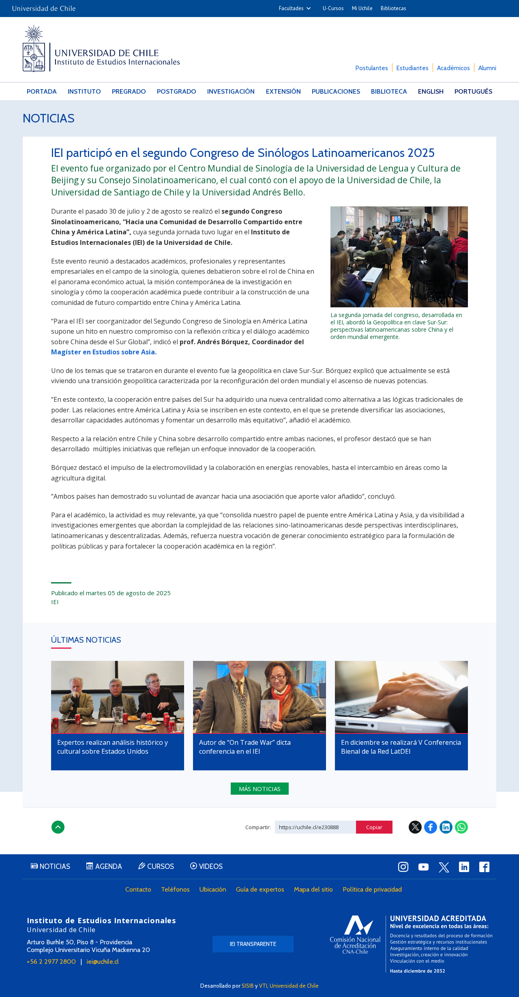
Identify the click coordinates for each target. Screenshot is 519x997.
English (431, 91)
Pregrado (129, 91)
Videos (211, 866)
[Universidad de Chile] (43, 6)
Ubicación (212, 889)
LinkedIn (446, 827)
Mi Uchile (362, 8)
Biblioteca (389, 91)
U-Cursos (333, 8)
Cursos (160, 866)
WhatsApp (461, 827)
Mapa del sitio (313, 889)
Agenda (108, 866)
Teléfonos (175, 889)
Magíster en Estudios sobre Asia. (104, 351)
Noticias (49, 118)
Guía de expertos (260, 889)
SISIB (248, 985)
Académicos (453, 68)
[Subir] (58, 827)
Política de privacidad (372, 889)
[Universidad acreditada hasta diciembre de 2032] (411, 944)
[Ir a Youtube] (423, 867)
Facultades (291, 8)
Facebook (430, 827)
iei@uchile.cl (103, 961)
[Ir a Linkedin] (464, 867)
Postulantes (372, 68)
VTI (263, 985)
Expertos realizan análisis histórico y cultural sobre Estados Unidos (112, 747)
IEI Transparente (253, 944)
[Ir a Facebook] (484, 867)
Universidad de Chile (294, 985)
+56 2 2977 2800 (51, 961)
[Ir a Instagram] (403, 867)
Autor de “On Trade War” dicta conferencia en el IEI (245, 747)
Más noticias (260, 789)
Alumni (487, 68)
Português (473, 91)
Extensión (283, 91)
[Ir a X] (443, 867)
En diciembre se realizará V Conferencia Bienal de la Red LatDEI (401, 747)
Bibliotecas (393, 8)
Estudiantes (413, 68)
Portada (42, 91)
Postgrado (176, 91)
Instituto (84, 91)
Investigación (231, 91)
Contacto (138, 889)
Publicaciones (336, 91)
